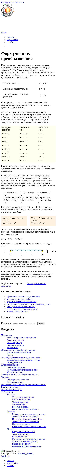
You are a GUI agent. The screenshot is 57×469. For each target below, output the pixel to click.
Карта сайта (12, 39)
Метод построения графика (20, 299)
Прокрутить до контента (12, 2)
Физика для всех (9, 20)
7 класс (30, 283)
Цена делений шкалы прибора (21, 306)
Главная (10, 37)
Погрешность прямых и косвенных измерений (29, 304)
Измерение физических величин (22, 309)
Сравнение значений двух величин (23, 296)
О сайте (10, 42)
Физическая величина (17, 311)
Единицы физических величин (21, 301)
